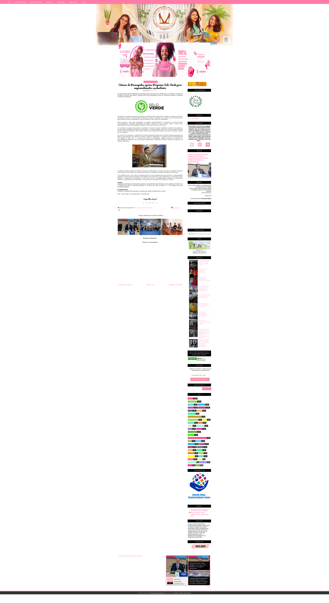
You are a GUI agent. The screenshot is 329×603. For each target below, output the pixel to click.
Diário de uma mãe (35, 2)
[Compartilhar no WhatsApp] (156, 203)
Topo (324, 600)
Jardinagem (203, 462)
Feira (190, 441)
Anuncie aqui (61, 2)
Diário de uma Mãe (193, 419)
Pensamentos (202, 407)
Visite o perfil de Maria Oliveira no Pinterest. (131, 556)
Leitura (190, 450)
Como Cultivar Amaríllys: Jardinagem (202, 270)
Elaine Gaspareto (169, 593)
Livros (190, 428)
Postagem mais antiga (175, 284)
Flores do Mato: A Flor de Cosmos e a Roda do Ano (204, 305)
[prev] (207, 586)
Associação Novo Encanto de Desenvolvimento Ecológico (199, 509)
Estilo (200, 422)
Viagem (190, 447)
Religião (200, 450)
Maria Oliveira (153, 90)
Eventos (190, 398)
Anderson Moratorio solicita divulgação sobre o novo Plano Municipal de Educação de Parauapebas (204, 343)
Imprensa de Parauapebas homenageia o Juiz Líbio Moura (204, 314)
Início (9, 2)
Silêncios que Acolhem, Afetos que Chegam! (204, 322)
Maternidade (202, 404)
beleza (201, 456)
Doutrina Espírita (192, 431)
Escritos (200, 410)
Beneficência (201, 425)
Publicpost (191, 422)
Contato (83, 2)
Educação (191, 407)
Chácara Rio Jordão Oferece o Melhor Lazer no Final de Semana (204, 262)
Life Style (191, 404)
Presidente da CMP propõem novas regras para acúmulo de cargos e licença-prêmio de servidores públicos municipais (204, 333)
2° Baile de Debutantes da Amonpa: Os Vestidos (204, 279)
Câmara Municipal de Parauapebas (143, 207)
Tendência (191, 434)
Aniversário (191, 456)
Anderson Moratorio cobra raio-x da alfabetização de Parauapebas (204, 288)
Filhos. (190, 425)
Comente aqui (177, 208)
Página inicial (150, 284)
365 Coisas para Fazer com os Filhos (197, 438)
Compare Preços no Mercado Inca (199, 515)
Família (190, 410)
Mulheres (202, 444)
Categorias (49, 2)
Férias (200, 459)
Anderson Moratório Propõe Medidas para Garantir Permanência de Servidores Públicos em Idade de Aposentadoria (198, 158)
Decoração (191, 453)
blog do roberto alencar (198, 512)
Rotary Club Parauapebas (195, 416)
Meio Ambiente (192, 462)
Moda (204, 419)
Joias (198, 465)
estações (191, 459)
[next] (208, 586)
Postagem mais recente (125, 284)
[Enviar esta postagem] (118, 210)
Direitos (198, 441)
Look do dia (191, 444)
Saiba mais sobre (20, 2)
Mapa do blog (73, 2)
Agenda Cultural (192, 401)
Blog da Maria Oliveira (144, 593)
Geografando (192, 413)
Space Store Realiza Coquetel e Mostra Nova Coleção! (204, 296)
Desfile (201, 453)
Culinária (199, 428)
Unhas (190, 465)
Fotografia (200, 447)
